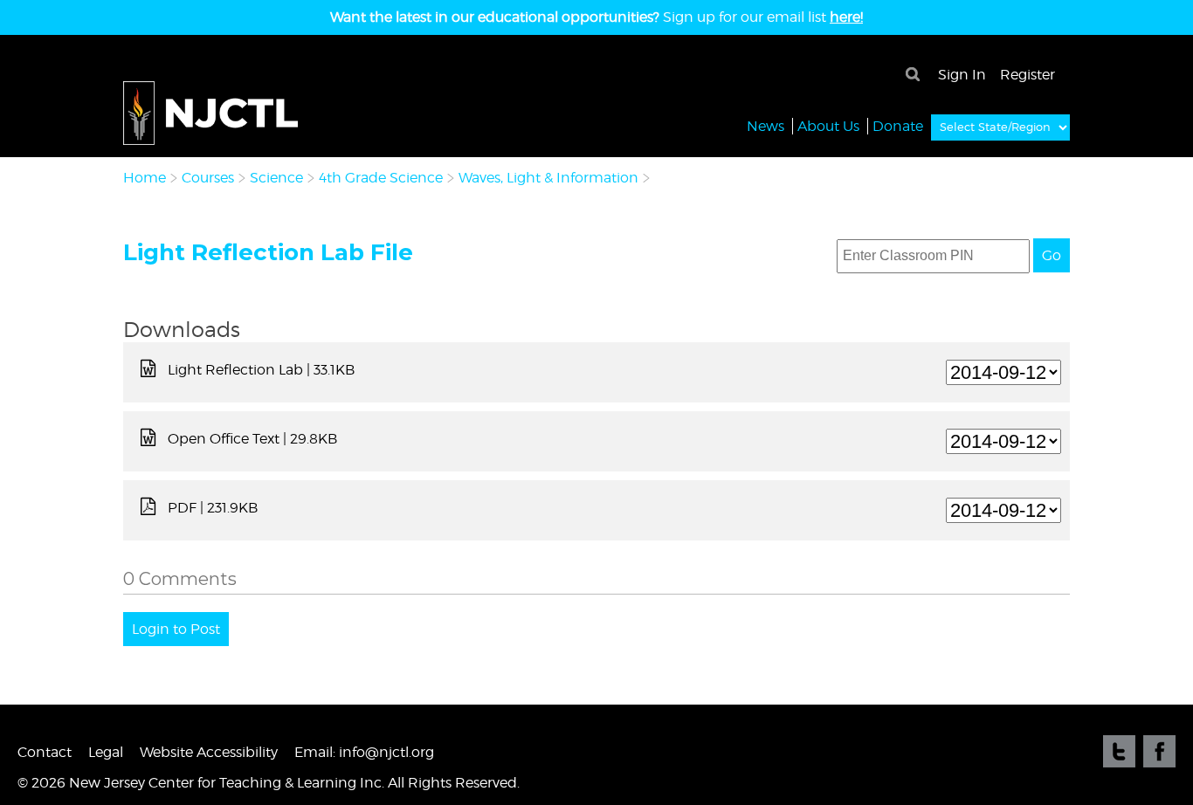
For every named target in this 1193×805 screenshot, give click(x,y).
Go (1051, 255)
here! (846, 17)
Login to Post (176, 629)
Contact (44, 752)
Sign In (962, 74)
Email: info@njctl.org (364, 752)
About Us (828, 126)
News (765, 126)
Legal (105, 752)
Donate (897, 126)
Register (1027, 74)
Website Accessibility (209, 752)
